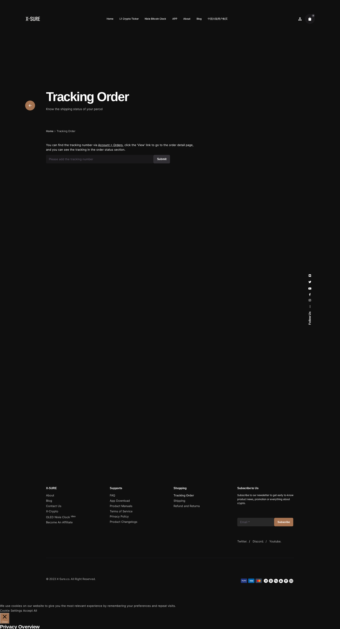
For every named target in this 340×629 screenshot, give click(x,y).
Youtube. (275, 541)
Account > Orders (110, 145)
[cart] (310, 19)
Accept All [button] (30, 610)
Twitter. (242, 541)
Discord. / (261, 541)
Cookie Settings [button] (11, 610)
